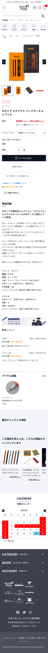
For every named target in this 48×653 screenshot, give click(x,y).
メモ (26, 20)
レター (31, 20)
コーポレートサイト (9, 638)
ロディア (21, 20)
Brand (11, 36)
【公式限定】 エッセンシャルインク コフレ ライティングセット (31, 473)
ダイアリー (13, 20)
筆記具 (37, 36)
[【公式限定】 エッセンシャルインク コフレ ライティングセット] (31, 457)
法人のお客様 (30, 638)
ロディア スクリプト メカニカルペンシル (10, 471)
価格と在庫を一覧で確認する (11, 140)
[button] (44, 61)
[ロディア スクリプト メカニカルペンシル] (11, 457)
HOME (4, 36)
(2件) (21, 187)
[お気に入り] (39, 8)
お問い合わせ (41, 638)
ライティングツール (28, 36)
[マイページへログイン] (34, 8)
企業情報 (21, 638)
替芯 (5, 38)
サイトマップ (24, 641)
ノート (37, 20)
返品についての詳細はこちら (15, 183)
